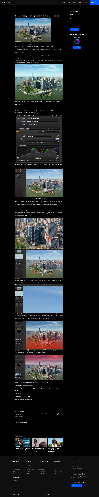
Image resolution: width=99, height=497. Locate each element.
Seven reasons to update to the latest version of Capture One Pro (77, 19)
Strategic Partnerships (31, 465)
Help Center (43, 473)
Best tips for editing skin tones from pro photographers (38, 449)
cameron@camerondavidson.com (25, 398)
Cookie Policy (47, 494)
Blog (55, 465)
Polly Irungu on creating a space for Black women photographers (54, 449)
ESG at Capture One (44, 467)
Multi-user (15, 480)
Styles (14, 473)
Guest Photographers (19, 11)
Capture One (8, 2)
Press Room (42, 471)
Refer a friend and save (59, 473)
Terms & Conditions (16, 494)
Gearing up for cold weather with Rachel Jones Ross (22, 449)
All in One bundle (16, 469)
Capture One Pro (16, 465)
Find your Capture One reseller (33, 469)
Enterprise (15, 482)
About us (42, 469)
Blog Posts (21, 425)
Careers (42, 465)
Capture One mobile (17, 467)
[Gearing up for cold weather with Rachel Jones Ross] (22, 447)
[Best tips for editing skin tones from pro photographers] (39, 447)
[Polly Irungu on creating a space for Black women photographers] (55, 447)
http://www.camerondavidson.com (25, 399)
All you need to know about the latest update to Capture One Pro (77, 16)
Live (14, 471)
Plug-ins (28, 471)
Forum (55, 469)
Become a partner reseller (32, 467)
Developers (29, 473)
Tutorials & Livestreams (59, 467)
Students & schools (58, 471)
